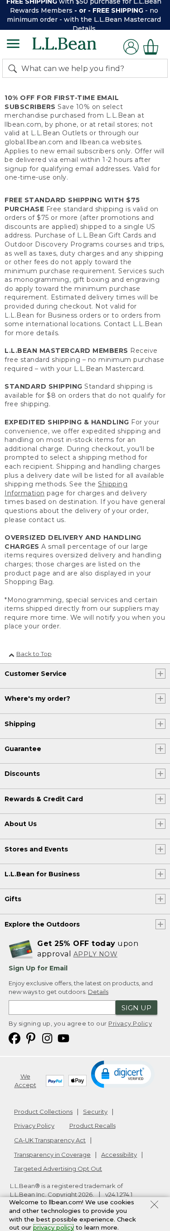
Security (95, 1111)
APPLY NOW (95, 954)
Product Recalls (92, 1125)
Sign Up (136, 1007)
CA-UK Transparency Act (50, 1140)
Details (84, 28)
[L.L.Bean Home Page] (77, 47)
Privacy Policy (130, 1023)
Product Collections (43, 1111)
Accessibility (119, 1154)
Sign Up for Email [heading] (38, 968)
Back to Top (34, 653)
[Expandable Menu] (13, 44)
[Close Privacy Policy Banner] (154, 1205)
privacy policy (53, 1227)
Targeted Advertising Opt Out (58, 1168)
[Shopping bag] (153, 47)
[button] (123, 1073)
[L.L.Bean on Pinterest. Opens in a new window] (31, 1038)
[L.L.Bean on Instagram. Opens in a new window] (47, 1038)
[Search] (14, 68)
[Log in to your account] (131, 47)
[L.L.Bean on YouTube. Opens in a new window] (63, 1038)
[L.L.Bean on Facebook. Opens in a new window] (14, 1038)
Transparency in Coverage (52, 1154)
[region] (85, 15)
